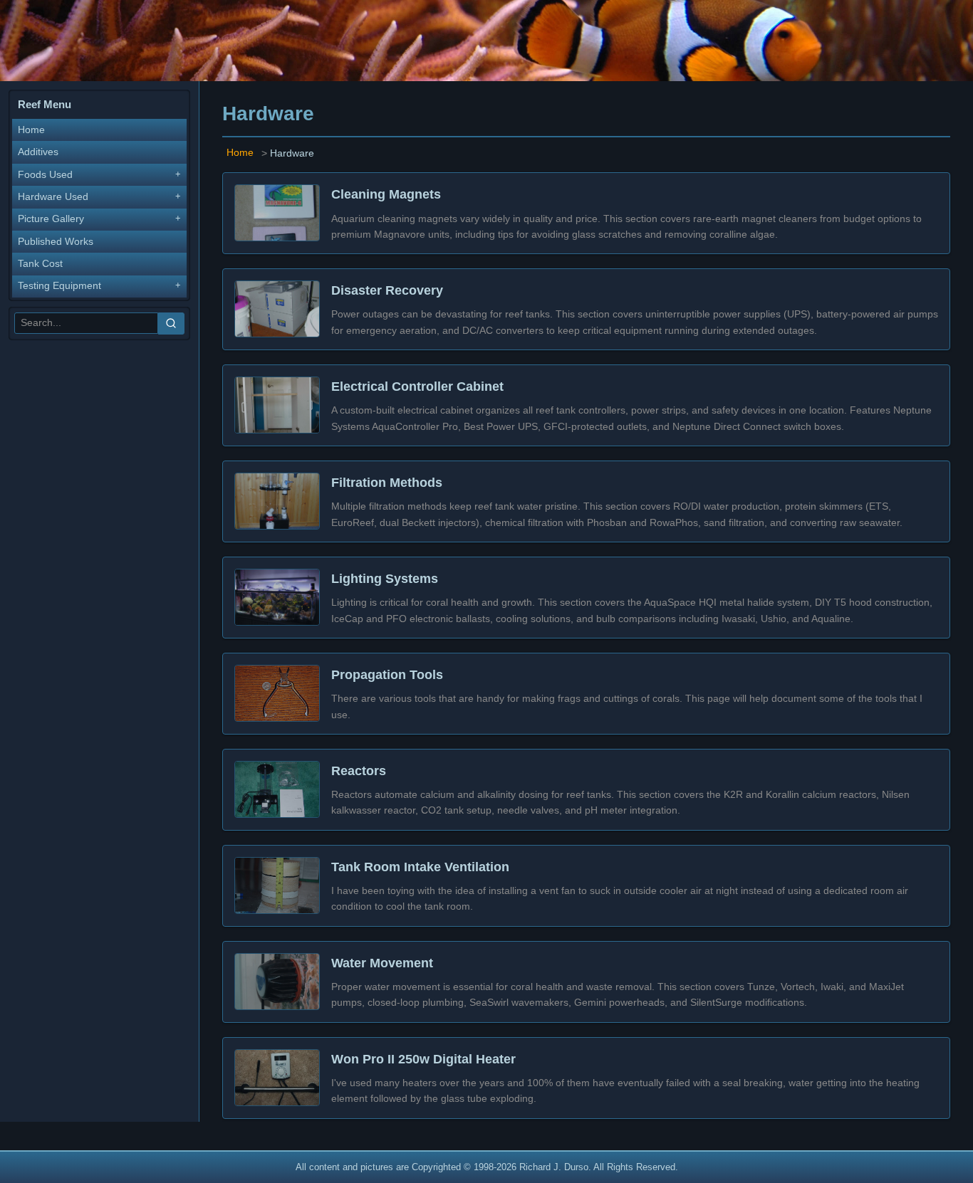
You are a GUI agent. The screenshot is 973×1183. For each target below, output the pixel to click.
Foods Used (45, 174)
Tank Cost (40, 263)
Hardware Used (53, 196)
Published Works (55, 241)
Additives (38, 152)
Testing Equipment (59, 285)
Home (31, 130)
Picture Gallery (51, 219)
